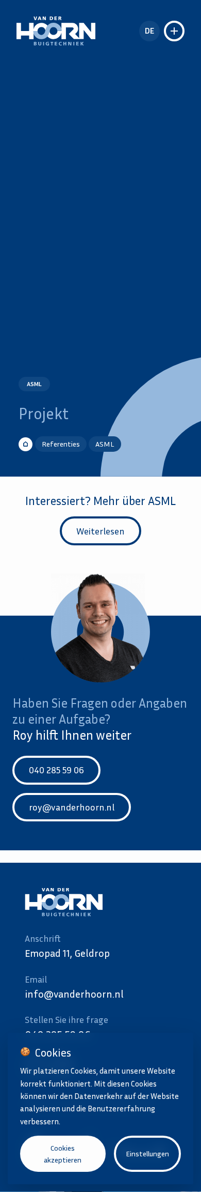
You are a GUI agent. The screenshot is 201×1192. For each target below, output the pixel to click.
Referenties (61, 443)
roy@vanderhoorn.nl (71, 807)
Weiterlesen (100, 531)
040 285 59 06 (56, 769)
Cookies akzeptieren (62, 1153)
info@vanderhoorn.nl (74, 993)
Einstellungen (147, 1153)
